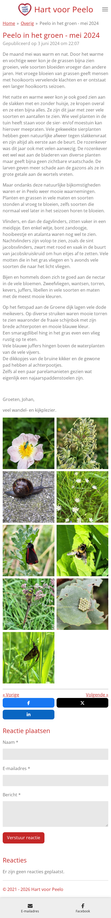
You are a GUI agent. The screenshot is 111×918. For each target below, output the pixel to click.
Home (9, 23)
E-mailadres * (16, 768)
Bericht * (12, 795)
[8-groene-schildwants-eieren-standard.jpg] (82, 604)
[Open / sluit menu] (105, 9)
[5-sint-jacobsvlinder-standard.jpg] (29, 550)
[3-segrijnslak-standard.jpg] (29, 497)
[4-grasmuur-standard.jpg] (82, 497)
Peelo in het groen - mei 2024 (69, 23)
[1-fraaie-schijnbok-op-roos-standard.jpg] (29, 443)
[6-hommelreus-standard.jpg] (82, 550)
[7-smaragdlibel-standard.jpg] (29, 604)
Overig (27, 23)
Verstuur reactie (23, 838)
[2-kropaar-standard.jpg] (82, 443)
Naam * (10, 742)
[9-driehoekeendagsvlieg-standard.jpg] (29, 658)
